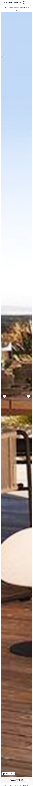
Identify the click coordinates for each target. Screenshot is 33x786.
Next (28, 396)
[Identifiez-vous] (22, 3)
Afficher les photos (9, 774)
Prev (4, 396)
